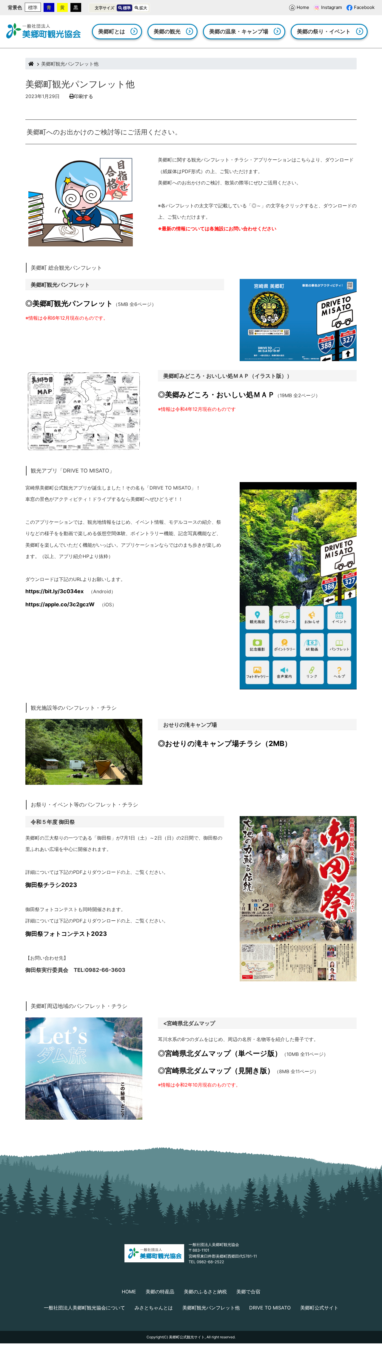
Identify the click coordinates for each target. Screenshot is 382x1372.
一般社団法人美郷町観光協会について (84, 1308)
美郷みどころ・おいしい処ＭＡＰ (220, 394)
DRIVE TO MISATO (270, 1308)
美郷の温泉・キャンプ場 (238, 31)
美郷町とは (111, 31)
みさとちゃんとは (154, 1308)
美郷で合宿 (248, 1292)
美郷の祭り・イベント (324, 31)
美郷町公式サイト (319, 1308)
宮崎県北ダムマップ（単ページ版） (223, 1053)
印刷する (83, 96)
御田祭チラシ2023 (51, 884)
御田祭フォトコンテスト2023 (66, 933)
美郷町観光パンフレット (73, 303)
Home (303, 7)
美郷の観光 (167, 31)
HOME (129, 1292)
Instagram (331, 7)
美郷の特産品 (160, 1292)
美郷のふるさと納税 (205, 1292)
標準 (33, 7)
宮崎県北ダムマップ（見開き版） (219, 1070)
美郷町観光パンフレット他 (211, 1308)
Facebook (364, 7)
